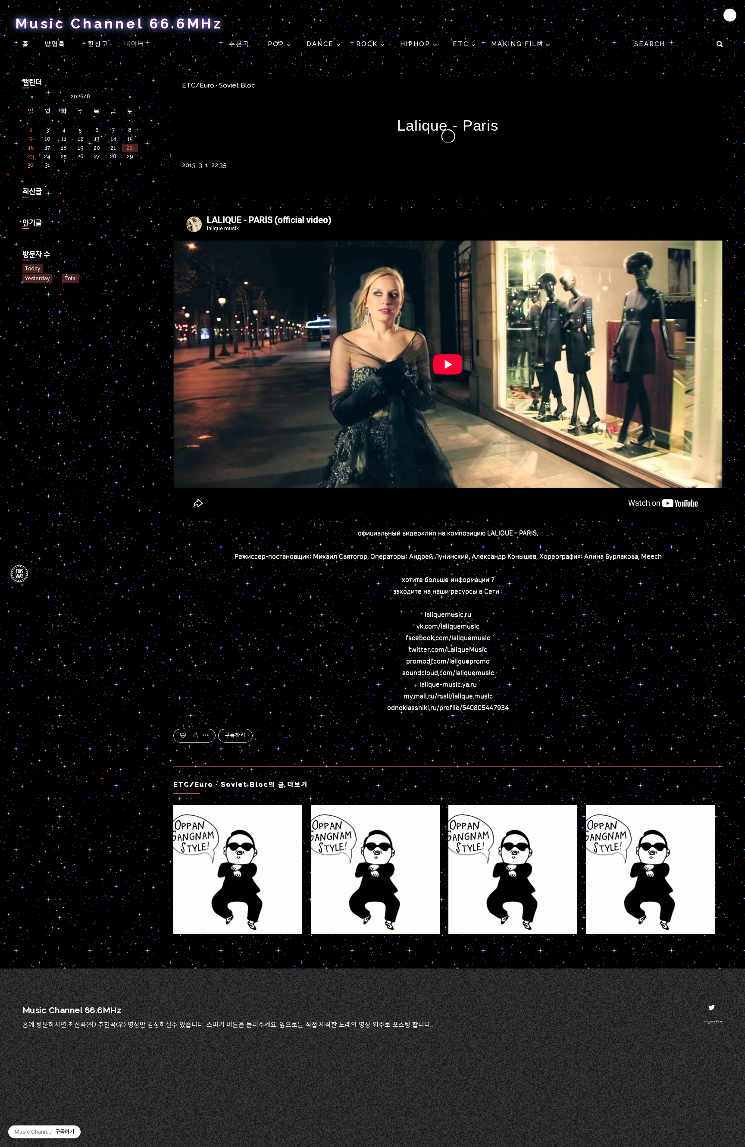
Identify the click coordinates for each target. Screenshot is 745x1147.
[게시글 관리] (205, 735)
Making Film (518, 44)
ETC (462, 44)
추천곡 (240, 44)
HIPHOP (416, 44)
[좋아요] (183, 735)
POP (277, 44)
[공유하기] (194, 735)
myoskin (713, 1021)
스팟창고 (95, 44)
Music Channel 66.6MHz (119, 24)
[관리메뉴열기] (729, 15)
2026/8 (80, 97)
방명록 (55, 44)
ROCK (368, 44)
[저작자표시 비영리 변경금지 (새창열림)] (711, 735)
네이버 (134, 44)
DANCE (321, 44)
